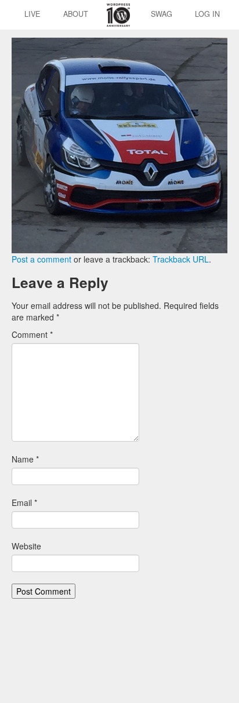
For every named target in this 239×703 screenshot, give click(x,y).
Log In (207, 14)
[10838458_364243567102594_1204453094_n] (119, 144)
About (75, 14)
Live (32, 14)
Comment (32, 334)
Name (25, 459)
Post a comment (41, 259)
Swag (161, 14)
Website (26, 546)
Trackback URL (181, 259)
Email (24, 502)
